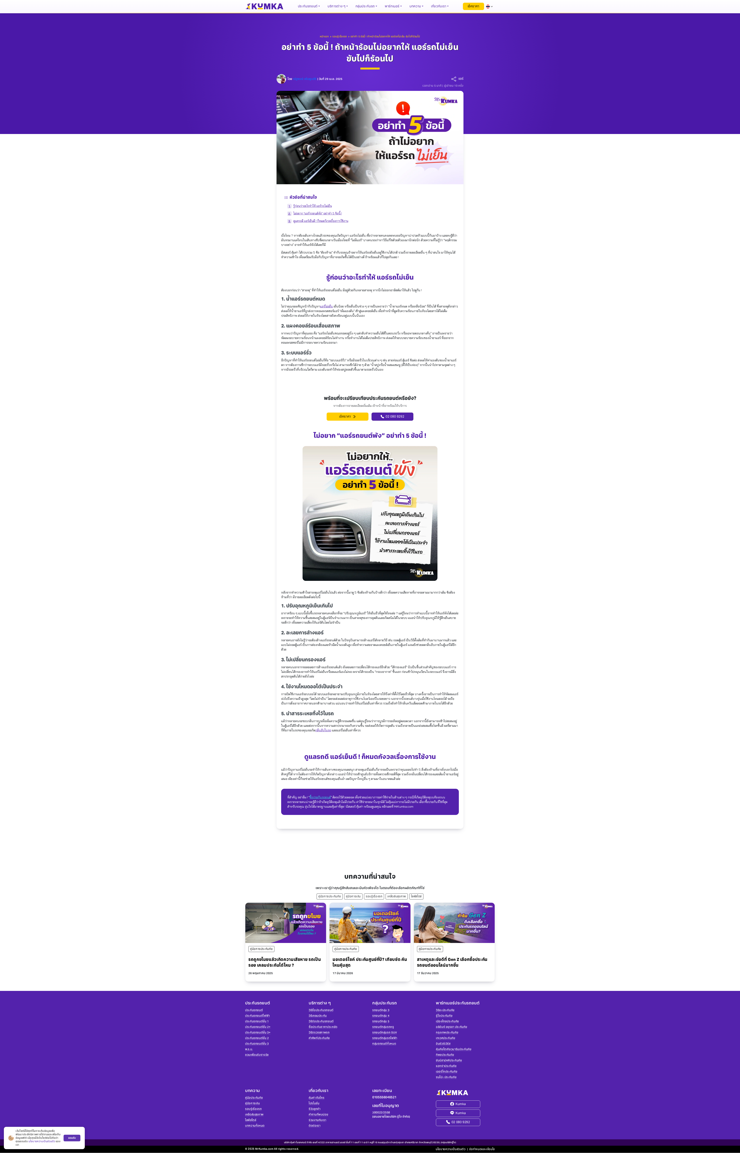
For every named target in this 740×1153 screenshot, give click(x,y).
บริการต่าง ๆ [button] (336, 6)
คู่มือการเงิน (353, 896)
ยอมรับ (72, 1138)
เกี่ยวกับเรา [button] (438, 6)
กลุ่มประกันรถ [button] (365, 6)
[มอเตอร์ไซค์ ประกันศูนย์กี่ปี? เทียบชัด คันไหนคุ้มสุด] (370, 923)
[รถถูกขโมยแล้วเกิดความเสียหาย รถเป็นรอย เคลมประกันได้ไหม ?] (285, 923)
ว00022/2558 (381, 1112)
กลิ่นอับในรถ (323, 730)
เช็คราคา (473, 6)
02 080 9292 (461, 1122)
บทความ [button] (415, 6)
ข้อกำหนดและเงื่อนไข (482, 1149)
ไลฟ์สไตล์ (416, 896)
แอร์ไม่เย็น (326, 306)
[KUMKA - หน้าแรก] (264, 6)
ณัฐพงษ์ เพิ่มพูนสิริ (305, 79)
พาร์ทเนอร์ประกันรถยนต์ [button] (458, 1003)
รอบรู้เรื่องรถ (374, 896)
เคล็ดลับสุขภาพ (396, 896)
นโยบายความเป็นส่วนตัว (451, 1149)
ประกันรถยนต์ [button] (308, 6)
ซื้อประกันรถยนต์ (320, 797)
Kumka (461, 1104)
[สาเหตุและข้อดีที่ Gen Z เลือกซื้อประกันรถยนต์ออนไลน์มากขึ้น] (454, 923)
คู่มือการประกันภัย (329, 896)
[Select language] (489, 6)
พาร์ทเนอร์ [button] (392, 6)
